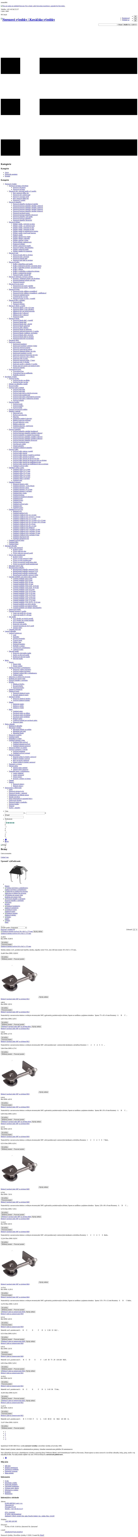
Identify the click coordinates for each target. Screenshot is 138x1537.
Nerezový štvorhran (19, 187)
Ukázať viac (5, 857)
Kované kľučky (18, 686)
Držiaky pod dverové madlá (22, 246)
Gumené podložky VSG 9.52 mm (24, 589)
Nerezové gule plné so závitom (23, 255)
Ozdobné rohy (17, 506)
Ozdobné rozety (18, 507)
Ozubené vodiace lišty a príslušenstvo (25, 673)
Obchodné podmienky (12, 1486)
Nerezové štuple (14, 318)
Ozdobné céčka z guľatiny (21, 478)
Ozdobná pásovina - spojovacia (23, 426)
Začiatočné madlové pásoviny (22, 418)
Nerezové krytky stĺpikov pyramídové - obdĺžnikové (29, 293)
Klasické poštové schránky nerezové (24, 757)
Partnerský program (11, 1471)
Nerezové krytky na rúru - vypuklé (24, 298)
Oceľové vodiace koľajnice (21, 671)
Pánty (11, 709)
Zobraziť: (129, 929)
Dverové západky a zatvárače (18, 680)
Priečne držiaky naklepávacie (22, 242)
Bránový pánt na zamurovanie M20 (12, 1343)
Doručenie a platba (11, 1483)
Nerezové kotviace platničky (22, 218)
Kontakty (8, 1492)
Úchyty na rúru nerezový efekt (22, 558)
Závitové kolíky (14, 804)
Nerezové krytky (14, 289)
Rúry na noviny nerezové (21, 760)
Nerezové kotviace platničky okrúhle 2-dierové (28, 207)
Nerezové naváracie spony (21, 213)
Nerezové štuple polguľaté (21, 326)
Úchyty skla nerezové (16, 548)
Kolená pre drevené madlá (21, 657)
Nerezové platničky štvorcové (22, 220)
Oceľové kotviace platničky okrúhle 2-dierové (27, 433)
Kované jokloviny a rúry (21, 422)
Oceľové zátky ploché (20, 453)
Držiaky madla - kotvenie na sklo (23, 229)
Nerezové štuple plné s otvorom (23, 335)
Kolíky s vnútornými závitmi (22, 273)
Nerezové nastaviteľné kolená (22, 349)
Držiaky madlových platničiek (22, 251)
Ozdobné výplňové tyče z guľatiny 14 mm (26, 531)
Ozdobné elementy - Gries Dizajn (23, 486)
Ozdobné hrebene (18, 495)
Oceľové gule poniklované (21, 395)
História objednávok (11, 1468)
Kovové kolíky (13, 386)
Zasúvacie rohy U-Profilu (21, 362)
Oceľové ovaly (18, 404)
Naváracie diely (14, 340)
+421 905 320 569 (11, 1521)
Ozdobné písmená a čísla (17, 740)
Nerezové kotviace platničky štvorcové (25, 215)
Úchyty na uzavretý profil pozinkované (25, 564)
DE (135, 20)
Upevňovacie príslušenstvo (21, 648)
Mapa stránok (9, 1473)
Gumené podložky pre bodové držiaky (25, 606)
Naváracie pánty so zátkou (21, 713)
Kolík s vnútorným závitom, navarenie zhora (27, 266)
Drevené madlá (14, 651)
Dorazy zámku (17, 666)
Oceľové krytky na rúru (20, 382)
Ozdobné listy (17, 502)
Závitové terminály (19, 638)
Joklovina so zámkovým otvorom (19, 677)
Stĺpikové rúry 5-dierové (20, 313)
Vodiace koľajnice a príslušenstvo (19, 668)
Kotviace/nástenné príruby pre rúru (24, 280)
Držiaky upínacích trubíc (21, 249)
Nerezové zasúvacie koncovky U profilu (26, 331)
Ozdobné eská (17, 480)
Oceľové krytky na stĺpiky (21, 380)
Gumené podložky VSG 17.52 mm (24, 600)
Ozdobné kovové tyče (16, 509)
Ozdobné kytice (18, 500)
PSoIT (42, 1535)
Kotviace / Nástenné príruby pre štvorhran (26, 278)
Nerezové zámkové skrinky (21, 698)
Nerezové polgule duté (20, 258)
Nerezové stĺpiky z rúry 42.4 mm (23, 307)
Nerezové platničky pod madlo (23, 217)
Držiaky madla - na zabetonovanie (24, 226)
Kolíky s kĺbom (18, 269)
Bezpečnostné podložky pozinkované (25, 573)
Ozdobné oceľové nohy (20, 504)
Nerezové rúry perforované (21, 195)
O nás (7, 1481)
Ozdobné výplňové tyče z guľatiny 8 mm (26, 535)
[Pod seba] (3, 926)
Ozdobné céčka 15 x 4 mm (21, 475)
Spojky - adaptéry (14, 808)
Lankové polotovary (15, 633)
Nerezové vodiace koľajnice (22, 669)
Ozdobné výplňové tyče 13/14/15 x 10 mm (26, 517)
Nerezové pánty (18, 722)
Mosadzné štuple (18, 733)
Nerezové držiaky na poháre (18, 748)
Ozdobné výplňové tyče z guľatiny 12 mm (26, 529)
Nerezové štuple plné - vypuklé (23, 320)
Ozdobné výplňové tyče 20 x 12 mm (24, 526)
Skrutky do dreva (14, 797)
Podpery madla (18, 235)
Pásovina (16, 417)
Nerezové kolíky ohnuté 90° (22, 275)
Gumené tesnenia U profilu (17, 611)
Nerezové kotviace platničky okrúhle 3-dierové (28, 209)
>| (5, 1439)
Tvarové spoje (17, 640)
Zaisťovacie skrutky (15, 800)
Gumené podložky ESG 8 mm (22, 580)
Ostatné (11, 780)
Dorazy (11, 662)
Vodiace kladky (18, 675)
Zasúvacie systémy (15, 342)
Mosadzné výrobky (15, 728)
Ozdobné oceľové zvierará (21, 753)
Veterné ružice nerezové (20, 769)
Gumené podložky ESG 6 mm (22, 578)
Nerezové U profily (19, 200)
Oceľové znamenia (19, 751)
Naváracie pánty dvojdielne (21, 715)
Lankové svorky (18, 649)
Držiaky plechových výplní (21, 237)
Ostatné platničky (18, 446)
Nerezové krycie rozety (16, 284)
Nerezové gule (13, 253)
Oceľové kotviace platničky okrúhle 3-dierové (27, 437)
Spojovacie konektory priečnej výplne (25, 346)
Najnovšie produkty (11, 1484)
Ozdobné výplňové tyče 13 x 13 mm (24, 518)
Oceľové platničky (15, 429)
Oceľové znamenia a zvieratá (18, 749)
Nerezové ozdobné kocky (21, 295)
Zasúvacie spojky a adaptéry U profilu (25, 364)
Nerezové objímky (19, 304)
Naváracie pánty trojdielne (21, 717)
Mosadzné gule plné (19, 731)
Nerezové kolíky (14, 262)
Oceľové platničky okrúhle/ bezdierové (25, 431)
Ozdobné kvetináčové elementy (23, 497)
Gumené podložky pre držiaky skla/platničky (27, 608)
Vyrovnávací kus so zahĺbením (22, 373)
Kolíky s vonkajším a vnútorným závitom (26, 271)
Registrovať (126, 18)
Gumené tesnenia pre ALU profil (23, 626)
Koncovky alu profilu (20, 624)
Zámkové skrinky (14, 697)
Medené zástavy (18, 786)
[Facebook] (6, 1458)
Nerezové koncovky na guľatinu (23, 338)
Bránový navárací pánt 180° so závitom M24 (15, 1284)
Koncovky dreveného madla (22, 653)
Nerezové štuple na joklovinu (22, 329)
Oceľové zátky (13, 449)
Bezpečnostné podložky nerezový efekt (25, 575)
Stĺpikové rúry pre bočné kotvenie (24, 311)
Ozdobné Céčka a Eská (16, 467)
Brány (7, 841)
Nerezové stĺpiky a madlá (17, 306)
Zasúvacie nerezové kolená (21, 347)
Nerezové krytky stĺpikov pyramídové (25, 291)
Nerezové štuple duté (19, 322)
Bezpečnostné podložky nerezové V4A (25, 569)
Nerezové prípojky (19, 367)
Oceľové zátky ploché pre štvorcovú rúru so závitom (29, 460)
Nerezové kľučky (18, 688)
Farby (11, 789)
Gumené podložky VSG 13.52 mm (24, 597)
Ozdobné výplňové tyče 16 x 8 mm (24, 524)
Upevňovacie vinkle (19, 444)
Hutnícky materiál (14, 411)
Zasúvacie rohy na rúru (20, 358)
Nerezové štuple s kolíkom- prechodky (25, 333)
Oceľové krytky (14, 378)
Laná (14, 635)
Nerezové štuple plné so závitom (23, 337)
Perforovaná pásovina (20, 415)
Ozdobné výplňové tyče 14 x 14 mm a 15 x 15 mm (29, 520)
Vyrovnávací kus (18, 371)
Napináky (16, 637)
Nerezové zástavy (18, 784)
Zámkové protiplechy (16, 689)
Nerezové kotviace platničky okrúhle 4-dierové (28, 211)
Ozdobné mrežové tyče (20, 513)
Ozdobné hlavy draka (20, 493)
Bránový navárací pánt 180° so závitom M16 (15, 1094)
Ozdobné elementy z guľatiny (22, 491)
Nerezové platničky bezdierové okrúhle (25, 204)
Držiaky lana (17, 642)
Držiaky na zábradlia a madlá (18, 384)
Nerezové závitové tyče (16, 791)
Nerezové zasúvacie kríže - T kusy (24, 360)
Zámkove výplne (18, 708)
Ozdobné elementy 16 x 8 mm (22, 489)
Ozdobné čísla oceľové (20, 742)
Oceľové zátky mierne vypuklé (23, 451)
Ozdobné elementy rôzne (21, 487)
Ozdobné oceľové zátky (20, 466)
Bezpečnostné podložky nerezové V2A (25, 571)
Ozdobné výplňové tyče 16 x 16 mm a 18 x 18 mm (29, 522)
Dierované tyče (18, 413)
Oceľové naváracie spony (21, 442)
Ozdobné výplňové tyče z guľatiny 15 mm (26, 533)
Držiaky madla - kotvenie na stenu (24, 224)
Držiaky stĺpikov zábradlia (21, 238)
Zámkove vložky (18, 706)
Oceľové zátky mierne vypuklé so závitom (26, 455)
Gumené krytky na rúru (20, 297)
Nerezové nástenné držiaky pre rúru (24, 351)
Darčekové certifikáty (12, 1469)
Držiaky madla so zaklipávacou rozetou (25, 231)
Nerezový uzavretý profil (21, 197)
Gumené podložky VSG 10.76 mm (24, 591)
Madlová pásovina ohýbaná (22, 420)
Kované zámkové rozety (20, 695)
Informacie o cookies (11, 1490)
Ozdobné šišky (13, 542)
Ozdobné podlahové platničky (22, 447)
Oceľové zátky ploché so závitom (23, 457)
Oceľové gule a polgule (16, 387)
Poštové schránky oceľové (21, 758)
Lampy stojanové (18, 775)
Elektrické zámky (18, 704)
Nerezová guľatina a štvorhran (18, 186)
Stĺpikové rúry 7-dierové (20, 315)
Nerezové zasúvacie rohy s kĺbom (23, 357)
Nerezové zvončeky (15, 735)
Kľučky (11, 682)
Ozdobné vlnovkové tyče (21, 537)
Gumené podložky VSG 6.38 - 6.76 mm (26, 586)
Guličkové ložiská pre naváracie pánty (25, 720)
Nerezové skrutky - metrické (18, 793)
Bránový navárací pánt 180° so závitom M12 (15, 999)
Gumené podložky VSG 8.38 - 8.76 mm (26, 588)
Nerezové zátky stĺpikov (20, 327)
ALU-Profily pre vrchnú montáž (23, 620)
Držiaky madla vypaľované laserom (24, 233)
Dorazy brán (17, 664)
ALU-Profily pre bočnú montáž (23, 618)
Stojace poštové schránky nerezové (24, 762)
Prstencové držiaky (19, 244)
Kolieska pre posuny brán (17, 678)
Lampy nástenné (18, 773)
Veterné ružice (13, 766)
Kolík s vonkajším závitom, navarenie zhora (27, 267)
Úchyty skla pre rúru (19, 551)
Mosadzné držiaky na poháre (22, 729)
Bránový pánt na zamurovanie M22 (12, 1373)
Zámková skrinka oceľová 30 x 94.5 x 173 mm (16, 933)
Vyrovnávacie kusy (15, 369)
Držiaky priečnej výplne (20, 240)
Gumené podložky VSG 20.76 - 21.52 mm (26, 602)
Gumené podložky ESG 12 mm (23, 584)
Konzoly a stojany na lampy (22, 778)
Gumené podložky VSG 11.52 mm (24, 593)
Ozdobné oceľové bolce (16, 540)
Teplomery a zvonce (15, 764)
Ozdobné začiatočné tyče (21, 538)
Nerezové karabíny (19, 644)
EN (135, 18)
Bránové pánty (17, 718)
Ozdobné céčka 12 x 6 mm (21, 473)
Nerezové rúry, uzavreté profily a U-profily (22, 191)
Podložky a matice (19, 646)
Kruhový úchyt (18, 549)
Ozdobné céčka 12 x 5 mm (21, 471)
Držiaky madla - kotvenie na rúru (23, 227)
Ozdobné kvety (18, 498)
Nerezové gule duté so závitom (23, 260)
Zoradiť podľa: (6, 927)
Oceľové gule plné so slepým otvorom (25, 393)
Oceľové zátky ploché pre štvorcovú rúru (26, 458)
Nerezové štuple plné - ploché (22, 324)
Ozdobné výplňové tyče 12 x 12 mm (24, 515)
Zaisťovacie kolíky (15, 609)
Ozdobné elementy (15, 482)
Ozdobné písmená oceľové (21, 744)
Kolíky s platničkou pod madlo (23, 264)
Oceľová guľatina (18, 427)
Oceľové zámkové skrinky (21, 700)
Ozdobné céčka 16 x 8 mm (21, 477)
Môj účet (8, 1466)
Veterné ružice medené (20, 768)
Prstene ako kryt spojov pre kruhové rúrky (26, 366)
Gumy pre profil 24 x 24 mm (22, 613)
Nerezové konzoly (19, 282)
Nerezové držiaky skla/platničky (23, 247)
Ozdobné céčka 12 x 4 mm (21, 469)
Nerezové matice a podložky (18, 802)
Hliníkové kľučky (18, 684)
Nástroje (11, 806)
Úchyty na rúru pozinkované (22, 560)
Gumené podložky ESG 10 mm (23, 582)
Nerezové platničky (15, 202)
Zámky (11, 702)
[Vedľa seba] (1, 926)
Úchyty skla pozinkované (17, 555)
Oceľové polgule (18, 400)
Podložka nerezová (19, 375)
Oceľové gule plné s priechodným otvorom (26, 397)
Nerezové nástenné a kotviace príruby (21, 277)
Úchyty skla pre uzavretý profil (23, 553)
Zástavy (11, 782)
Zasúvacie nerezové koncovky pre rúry (25, 355)
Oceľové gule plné (19, 391)
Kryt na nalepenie (18, 622)
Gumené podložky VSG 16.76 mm (24, 598)
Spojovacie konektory (20, 344)
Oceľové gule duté (19, 389)
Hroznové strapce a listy (20, 484)
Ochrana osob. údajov (12, 1488)
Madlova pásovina (19, 424)
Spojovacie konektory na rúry (22, 353)
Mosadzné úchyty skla (16, 566)
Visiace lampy (17, 777)
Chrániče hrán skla (15, 629)
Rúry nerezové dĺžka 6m (21, 198)
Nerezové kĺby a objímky (17, 300)
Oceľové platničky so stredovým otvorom (26, 435)
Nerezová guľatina (19, 189)
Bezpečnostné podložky (16, 568)
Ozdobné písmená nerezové (22, 746)
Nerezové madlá (18, 317)
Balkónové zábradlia (15, 726)
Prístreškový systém (15, 738)
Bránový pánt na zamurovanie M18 (12, 1314)
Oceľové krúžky (14, 402)
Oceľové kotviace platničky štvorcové (25, 440)
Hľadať (120, 24)
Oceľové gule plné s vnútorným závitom (26, 398)
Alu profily (12, 617)
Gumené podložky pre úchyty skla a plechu (23, 577)
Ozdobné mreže (14, 737)
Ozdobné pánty (18, 711)
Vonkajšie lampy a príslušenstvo (19, 771)
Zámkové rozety (14, 691)
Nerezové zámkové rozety (21, 693)
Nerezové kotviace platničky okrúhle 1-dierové (28, 206)
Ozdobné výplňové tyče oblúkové (24, 527)
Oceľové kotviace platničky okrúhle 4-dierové (27, 438)
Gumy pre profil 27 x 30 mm (22, 615)
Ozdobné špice (13, 544)
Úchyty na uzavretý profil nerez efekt (25, 562)
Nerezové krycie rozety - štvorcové (24, 287)
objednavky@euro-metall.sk (14, 1532)
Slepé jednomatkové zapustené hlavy (20, 798)
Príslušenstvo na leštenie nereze (19, 795)
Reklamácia (8, 1493)
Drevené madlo (18, 658)
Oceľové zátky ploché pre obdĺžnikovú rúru (27, 462)
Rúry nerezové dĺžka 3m (21, 193)
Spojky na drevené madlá (21, 655)
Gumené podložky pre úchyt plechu (24, 604)
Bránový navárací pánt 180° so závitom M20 (15, 1189)
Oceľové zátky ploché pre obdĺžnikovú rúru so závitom (30, 464)
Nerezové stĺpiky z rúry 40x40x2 (23, 309)
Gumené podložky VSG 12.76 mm (24, 595)
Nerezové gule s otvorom (21, 257)
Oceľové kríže (17, 407)
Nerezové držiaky (14, 222)
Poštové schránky (14, 755)
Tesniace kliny (17, 628)
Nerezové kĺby (17, 302)
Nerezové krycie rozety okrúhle (23, 286)
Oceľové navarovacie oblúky (18, 409)
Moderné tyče (17, 511)
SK (135, 16)
